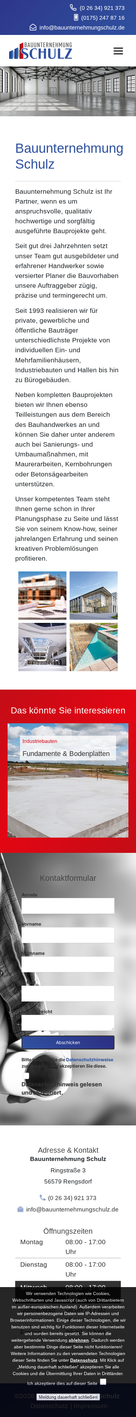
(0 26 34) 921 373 (102, 8)
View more (68, 780)
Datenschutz (83, 1360)
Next (131, 777)
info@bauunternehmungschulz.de (82, 27)
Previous (5, 777)
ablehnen (79, 1340)
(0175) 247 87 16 (103, 18)
